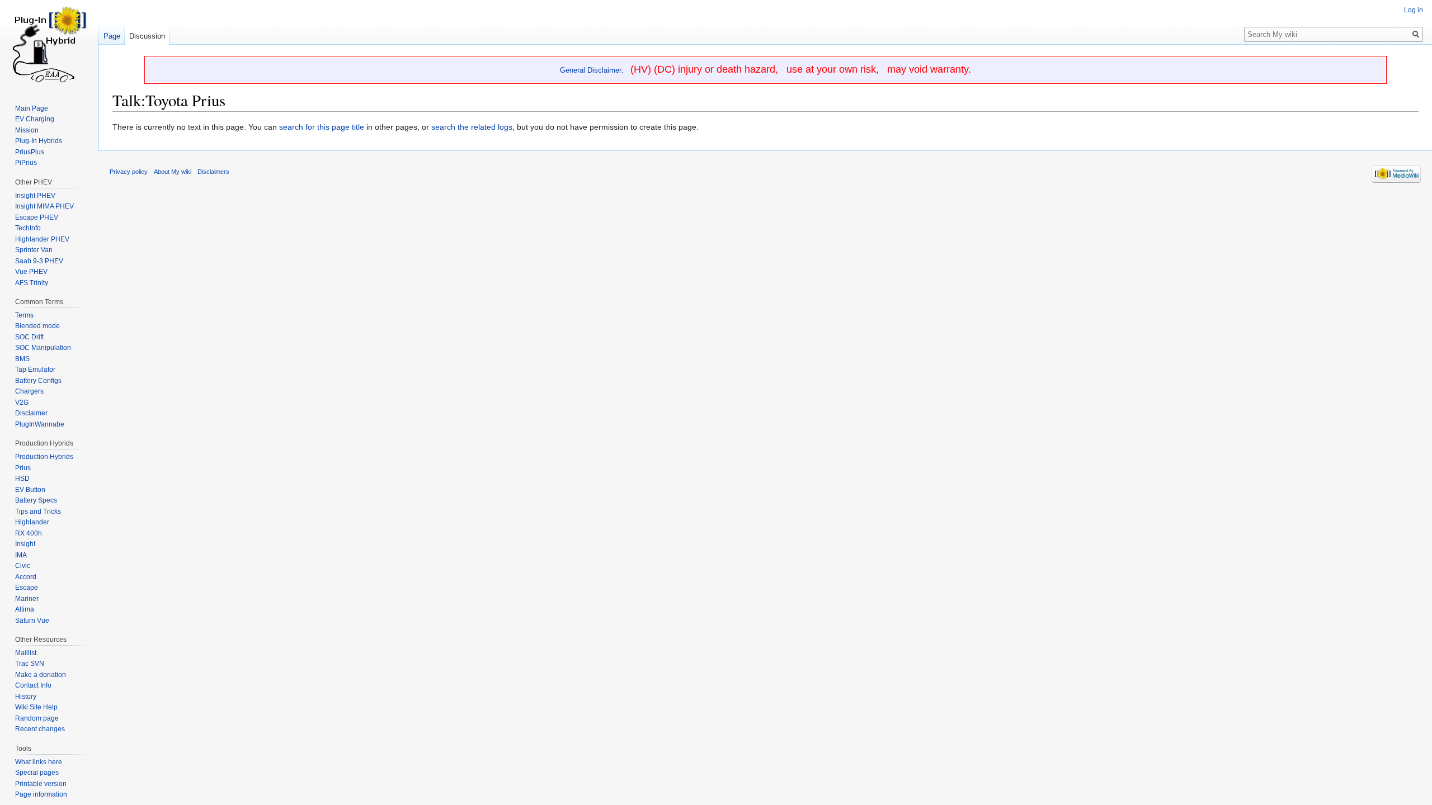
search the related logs (471, 126)
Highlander (32, 522)
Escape (26, 587)
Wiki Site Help (36, 707)
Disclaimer (31, 413)
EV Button (30, 490)
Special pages (37, 772)
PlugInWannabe (39, 424)
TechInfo (28, 228)
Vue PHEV (31, 272)
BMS (22, 359)
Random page (37, 718)
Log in (1413, 10)
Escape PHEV (36, 217)
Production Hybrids (44, 457)
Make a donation (40, 675)
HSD (22, 478)
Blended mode (37, 326)
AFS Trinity (31, 283)
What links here (38, 762)
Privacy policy (129, 171)
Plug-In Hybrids (38, 141)
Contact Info (33, 685)
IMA (21, 555)
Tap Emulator (35, 369)
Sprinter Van (34, 250)
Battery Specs (36, 500)
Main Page (31, 108)
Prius (23, 468)
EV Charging (34, 119)
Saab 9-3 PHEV (39, 261)
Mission (27, 130)
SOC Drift (29, 337)
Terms (24, 315)
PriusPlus (29, 152)
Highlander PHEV (42, 239)
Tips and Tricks (38, 511)
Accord (25, 577)
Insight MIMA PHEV (44, 206)
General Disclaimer (590, 70)
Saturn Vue (32, 620)
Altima (24, 609)
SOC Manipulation (43, 348)
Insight (25, 544)
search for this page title (321, 126)
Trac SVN (29, 663)
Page (111, 36)
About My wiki (172, 171)
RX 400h (28, 533)
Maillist (25, 653)
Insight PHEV (35, 196)
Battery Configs (38, 381)
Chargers (29, 391)
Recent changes (40, 729)
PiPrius (26, 163)
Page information (41, 794)
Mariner (27, 599)
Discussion (147, 36)
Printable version (41, 784)
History (25, 696)
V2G (22, 402)
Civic (22, 566)
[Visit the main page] (49, 44)
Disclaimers (213, 171)
